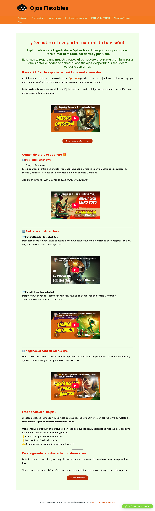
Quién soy (23, 18)
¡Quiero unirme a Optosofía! (77, 141)
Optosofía (74, 78)
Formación (37, 18)
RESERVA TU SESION (100, 18)
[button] (44, 18)
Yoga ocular (55, 18)
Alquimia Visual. (122, 18)
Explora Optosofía (77, 478)
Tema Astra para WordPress (103, 502)
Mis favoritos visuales (76, 18)
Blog (20, 22)
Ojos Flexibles (49, 8)
